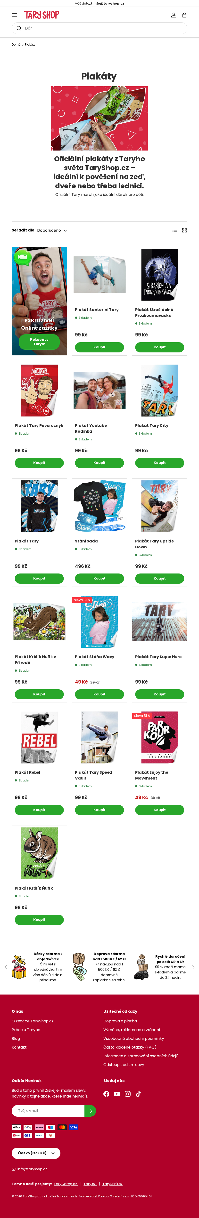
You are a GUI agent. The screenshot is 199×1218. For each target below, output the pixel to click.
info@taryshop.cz (32, 1169)
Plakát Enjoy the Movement (151, 775)
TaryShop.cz (32, 1196)
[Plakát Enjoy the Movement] (159, 737)
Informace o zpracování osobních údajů (140, 1056)
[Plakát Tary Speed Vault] (99, 737)
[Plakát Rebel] (39, 737)
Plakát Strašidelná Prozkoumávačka (154, 312)
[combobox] (99, 28)
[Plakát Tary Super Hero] (159, 621)
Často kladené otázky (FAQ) (130, 1047)
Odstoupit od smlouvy (123, 1064)
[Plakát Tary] (39, 506)
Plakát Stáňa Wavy (94, 657)
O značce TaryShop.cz (33, 1021)
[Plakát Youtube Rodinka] (99, 390)
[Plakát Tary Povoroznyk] (39, 390)
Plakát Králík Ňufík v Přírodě (35, 659)
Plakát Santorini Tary (97, 309)
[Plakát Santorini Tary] (99, 274)
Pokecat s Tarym (39, 341)
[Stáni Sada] (99, 506)
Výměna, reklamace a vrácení (131, 1030)
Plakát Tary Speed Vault (93, 775)
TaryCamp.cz (66, 1183)
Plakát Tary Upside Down (154, 544)
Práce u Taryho (26, 1030)
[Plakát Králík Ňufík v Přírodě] (39, 621)
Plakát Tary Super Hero (158, 657)
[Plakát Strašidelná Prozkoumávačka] (159, 274)
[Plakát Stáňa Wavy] (99, 621)
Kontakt (19, 1047)
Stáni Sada (86, 541)
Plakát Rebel (27, 772)
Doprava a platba (120, 1021)
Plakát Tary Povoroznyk (39, 425)
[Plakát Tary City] (159, 390)
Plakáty (30, 44)
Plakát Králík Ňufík (34, 888)
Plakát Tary (27, 541)
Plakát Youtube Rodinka (91, 428)
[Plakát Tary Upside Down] (159, 506)
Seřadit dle (23, 230)
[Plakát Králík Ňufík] (39, 853)
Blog (16, 1038)
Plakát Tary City (151, 425)
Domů (16, 44)
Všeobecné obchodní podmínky (133, 1038)
